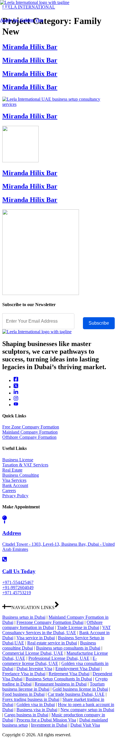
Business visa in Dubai (36, 709)
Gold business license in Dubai (80, 689)
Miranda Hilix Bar (29, 46)
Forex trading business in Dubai (30, 699)
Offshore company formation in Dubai (52, 625)
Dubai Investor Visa (34, 668)
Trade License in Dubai (78, 627)
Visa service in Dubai (35, 637)
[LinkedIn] (16, 393)
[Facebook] (16, 380)
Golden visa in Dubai (35, 704)
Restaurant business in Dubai (61, 684)
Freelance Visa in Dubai (23, 673)
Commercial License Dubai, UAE (32, 653)
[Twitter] (16, 386)
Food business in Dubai (23, 694)
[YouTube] (16, 404)
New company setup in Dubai (87, 709)
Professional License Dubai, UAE (58, 658)
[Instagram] (16, 399)
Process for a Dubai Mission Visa (46, 719)
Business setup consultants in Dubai (68, 648)
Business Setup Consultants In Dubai (59, 678)
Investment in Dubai (49, 725)
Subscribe (99, 323)
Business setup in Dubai (23, 617)
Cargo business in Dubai (26, 714)
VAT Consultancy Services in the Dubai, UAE (56, 630)
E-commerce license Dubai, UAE (49, 661)
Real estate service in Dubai (52, 642)
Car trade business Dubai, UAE (76, 694)
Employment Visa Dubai (77, 668)
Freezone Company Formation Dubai (49, 622)
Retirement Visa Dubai (69, 673)
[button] (58, 11)
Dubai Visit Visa (85, 725)
